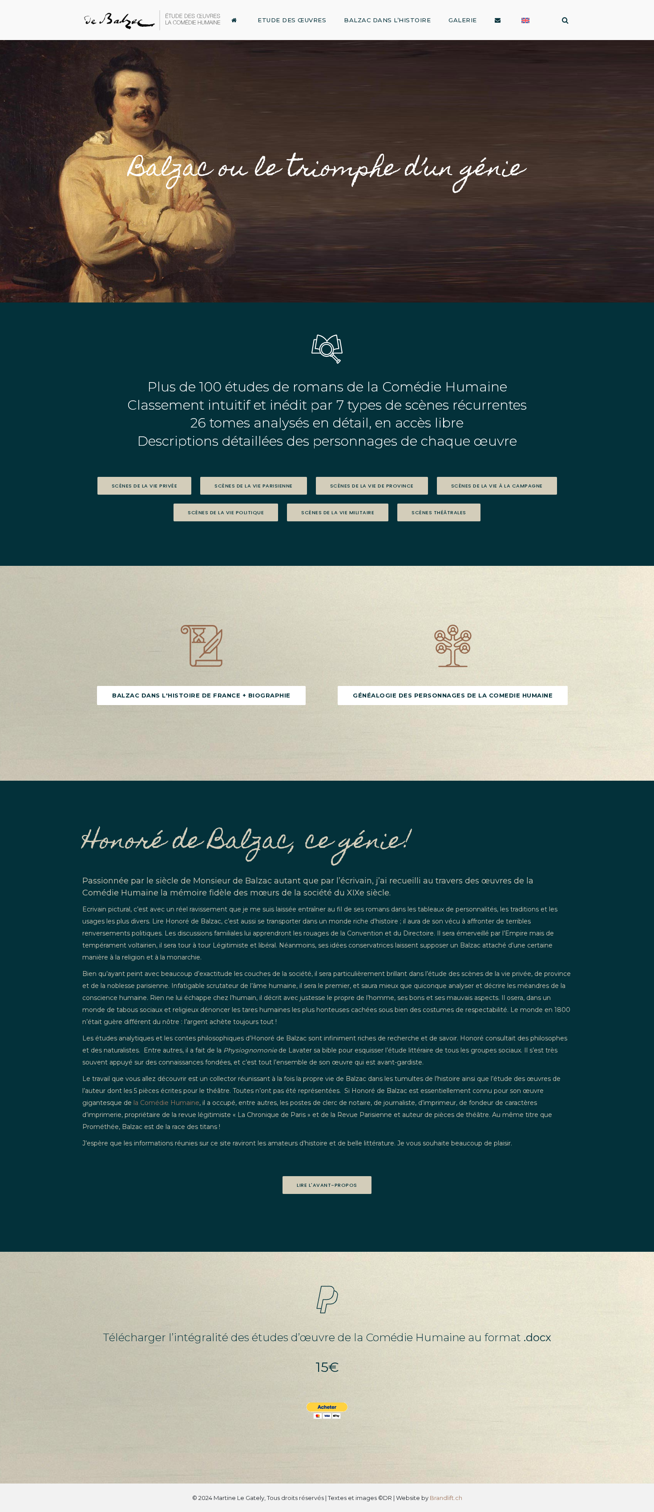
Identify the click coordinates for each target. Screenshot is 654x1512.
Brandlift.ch (446, 1497)
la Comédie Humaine (166, 1103)
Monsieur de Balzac (232, 881)
